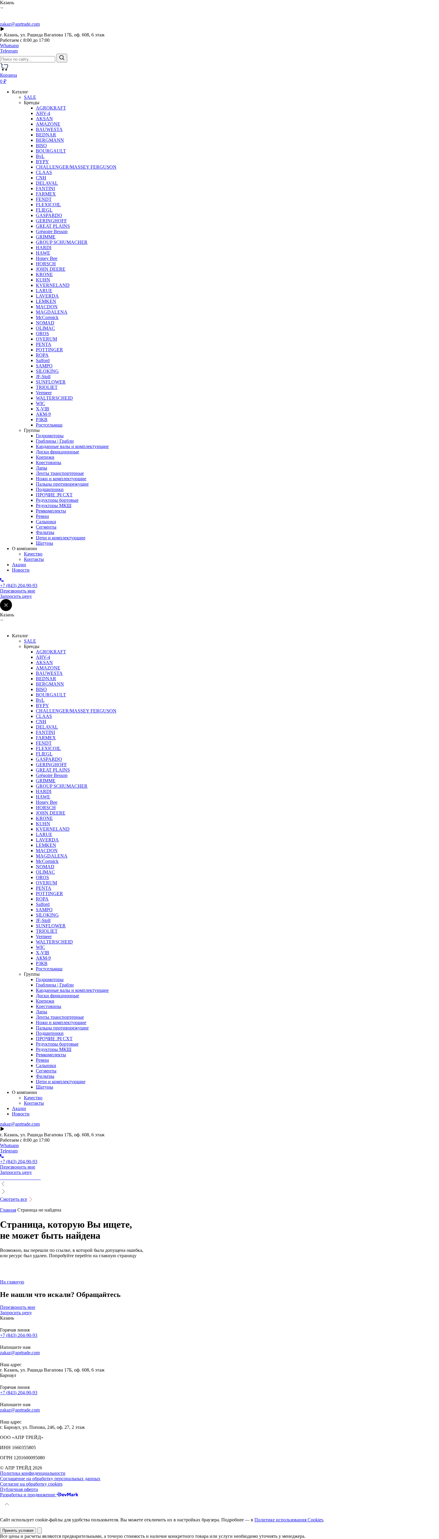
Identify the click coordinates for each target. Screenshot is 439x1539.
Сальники (46, 521)
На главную (12, 1281)
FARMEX (46, 193)
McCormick (47, 317)
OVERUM (46, 338)
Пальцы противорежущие (62, 484)
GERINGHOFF (51, 220)
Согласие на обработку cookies (31, 1483)
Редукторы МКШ (53, 505)
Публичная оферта (19, 1489)
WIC (40, 403)
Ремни (42, 516)
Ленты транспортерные (60, 473)
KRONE (44, 274)
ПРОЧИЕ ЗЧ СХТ (54, 494)
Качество (33, 553)
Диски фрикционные (57, 451)
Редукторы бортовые (57, 500)
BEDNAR (46, 134)
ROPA (42, 355)
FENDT (44, 199)
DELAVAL (47, 183)
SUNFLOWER (51, 381)
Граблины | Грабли (55, 441)
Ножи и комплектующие (61, 478)
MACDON (47, 306)
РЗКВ (41, 419)
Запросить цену (16, 596)
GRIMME (46, 236)
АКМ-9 (43, 414)
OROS (42, 333)
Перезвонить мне (17, 590)
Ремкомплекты (51, 510)
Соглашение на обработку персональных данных (50, 1478)
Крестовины (48, 462)
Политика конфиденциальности (32, 1473)
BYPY (42, 161)
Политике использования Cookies (288, 1519)
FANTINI (45, 188)
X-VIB (42, 408)
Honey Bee (46, 258)
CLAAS (44, 172)
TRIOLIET (47, 387)
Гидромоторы (50, 435)
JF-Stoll (43, 376)
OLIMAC (45, 328)
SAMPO (44, 365)
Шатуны (44, 543)
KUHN (43, 279)
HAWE (43, 253)
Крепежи (45, 457)
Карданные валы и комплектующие (72, 446)
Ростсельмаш (49, 424)
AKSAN (44, 118)
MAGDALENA (51, 312)
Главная (8, 1209)
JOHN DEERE (50, 269)
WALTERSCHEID (54, 398)
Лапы (41, 467)
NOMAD (45, 322)
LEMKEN (46, 301)
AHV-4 (43, 113)
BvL (40, 156)
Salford (43, 360)
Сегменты (46, 527)
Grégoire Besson (51, 231)
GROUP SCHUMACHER (62, 242)
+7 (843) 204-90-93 (18, 1335)
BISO (41, 145)
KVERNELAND (53, 285)
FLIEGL (44, 210)
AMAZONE (48, 124)
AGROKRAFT (51, 107)
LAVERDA (47, 295)
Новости (21, 569)
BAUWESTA (49, 129)
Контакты (34, 559)
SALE (30, 97)
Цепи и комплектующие (60, 537)
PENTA (43, 344)
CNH (41, 177)
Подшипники (50, 489)
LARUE (44, 290)
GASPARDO (49, 215)
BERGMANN (50, 140)
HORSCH (46, 263)
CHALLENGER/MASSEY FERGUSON (76, 167)
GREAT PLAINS (53, 226)
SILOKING (47, 371)
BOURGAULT (51, 150)
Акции (19, 564)
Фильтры (45, 532)
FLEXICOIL (48, 204)
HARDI (43, 247)
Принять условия (17, 1530)
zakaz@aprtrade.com (20, 24)
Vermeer (44, 392)
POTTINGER (49, 349)
